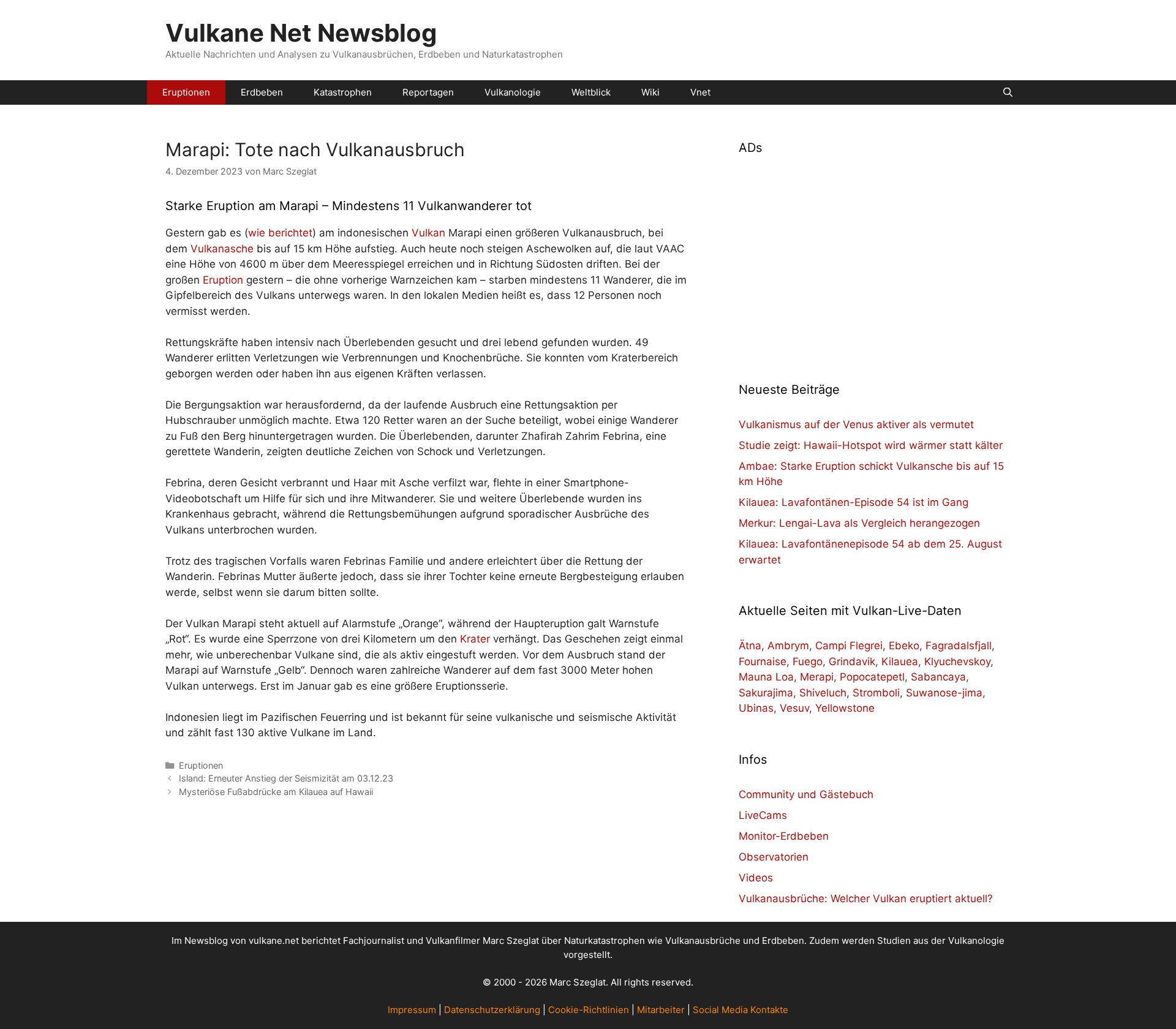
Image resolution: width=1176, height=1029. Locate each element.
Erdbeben (262, 92)
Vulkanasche (222, 249)
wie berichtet (280, 233)
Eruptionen (186, 92)
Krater (475, 639)
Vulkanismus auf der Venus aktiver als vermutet (856, 424)
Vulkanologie (512, 92)
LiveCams (763, 815)
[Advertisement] (875, 261)
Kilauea (899, 661)
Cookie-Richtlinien (588, 1010)
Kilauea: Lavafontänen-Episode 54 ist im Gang (853, 502)
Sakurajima (766, 693)
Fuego (808, 661)
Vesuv (794, 708)
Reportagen (428, 92)
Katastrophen (343, 92)
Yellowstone (845, 708)
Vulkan (428, 233)
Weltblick (591, 92)
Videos (756, 878)
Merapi (817, 677)
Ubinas (756, 708)
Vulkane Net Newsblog (301, 33)
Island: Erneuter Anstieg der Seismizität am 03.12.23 (286, 778)
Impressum (412, 1010)
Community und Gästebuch (806, 794)
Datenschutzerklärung (492, 1010)
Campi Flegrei (849, 645)
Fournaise (762, 661)
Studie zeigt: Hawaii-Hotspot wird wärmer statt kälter (871, 445)
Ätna (750, 645)
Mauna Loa (766, 677)
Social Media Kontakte (740, 1010)
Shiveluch (822, 693)
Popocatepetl (872, 677)
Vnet (700, 92)
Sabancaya (938, 677)
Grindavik (852, 661)
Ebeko (904, 645)
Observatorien (774, 857)
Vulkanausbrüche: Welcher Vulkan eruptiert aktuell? (866, 898)
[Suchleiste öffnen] (1008, 92)
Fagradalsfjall (958, 645)
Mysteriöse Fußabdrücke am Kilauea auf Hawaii (276, 791)
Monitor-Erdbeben (784, 836)
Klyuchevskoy (957, 661)
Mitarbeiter (661, 1010)
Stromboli (876, 693)
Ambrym (788, 645)
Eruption (223, 280)
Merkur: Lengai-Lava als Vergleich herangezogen (859, 523)
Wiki (650, 92)
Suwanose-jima (944, 693)
